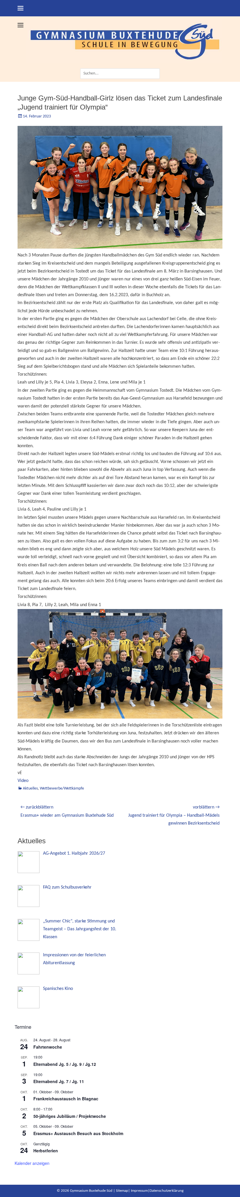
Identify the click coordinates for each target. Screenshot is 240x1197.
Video (23, 780)
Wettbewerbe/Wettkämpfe (62, 788)
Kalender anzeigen (32, 1163)
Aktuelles (30, 788)
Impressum (139, 1191)
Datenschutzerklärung (167, 1191)
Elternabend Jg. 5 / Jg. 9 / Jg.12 (64, 1064)
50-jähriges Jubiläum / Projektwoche (69, 1116)
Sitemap (122, 1191)
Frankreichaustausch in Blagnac (65, 1098)
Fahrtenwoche (47, 1047)
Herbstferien (45, 1150)
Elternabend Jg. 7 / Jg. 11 (58, 1081)
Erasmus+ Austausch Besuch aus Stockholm (78, 1133)
